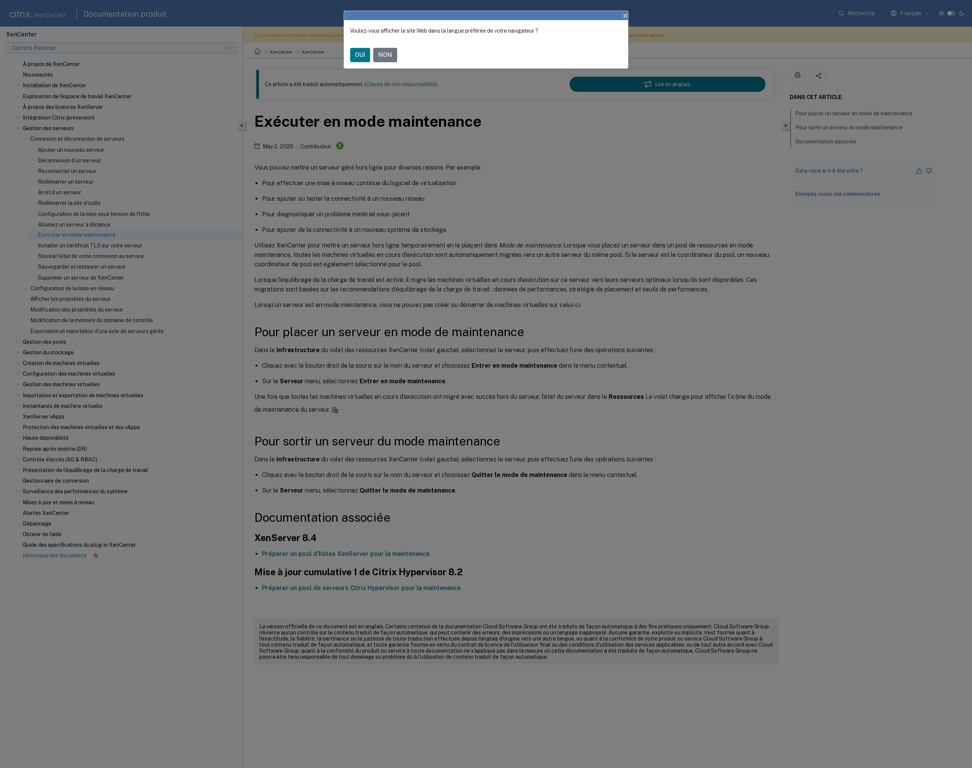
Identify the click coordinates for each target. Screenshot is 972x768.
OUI (360, 54)
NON (385, 54)
